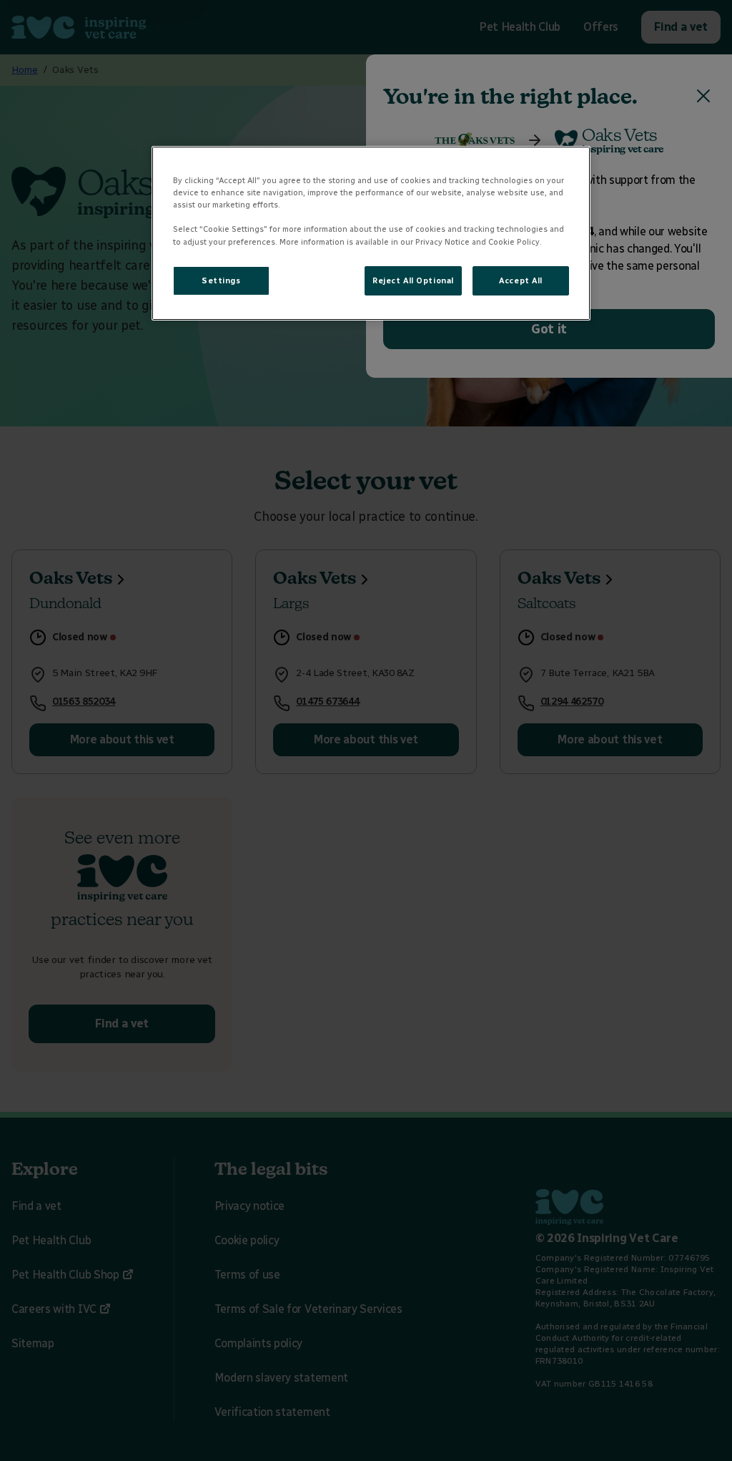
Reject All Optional (413, 280)
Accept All (521, 280)
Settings (221, 280)
